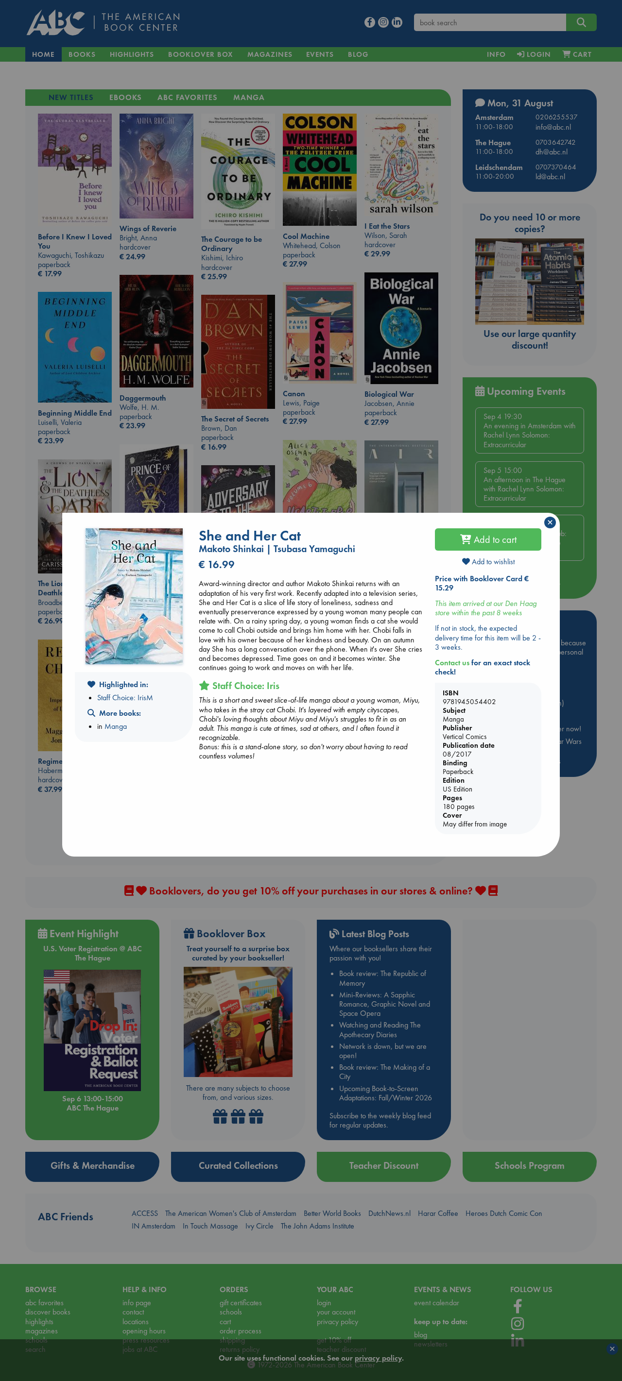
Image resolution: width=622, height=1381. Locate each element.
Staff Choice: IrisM (125, 697)
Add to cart (494, 539)
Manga (115, 726)
